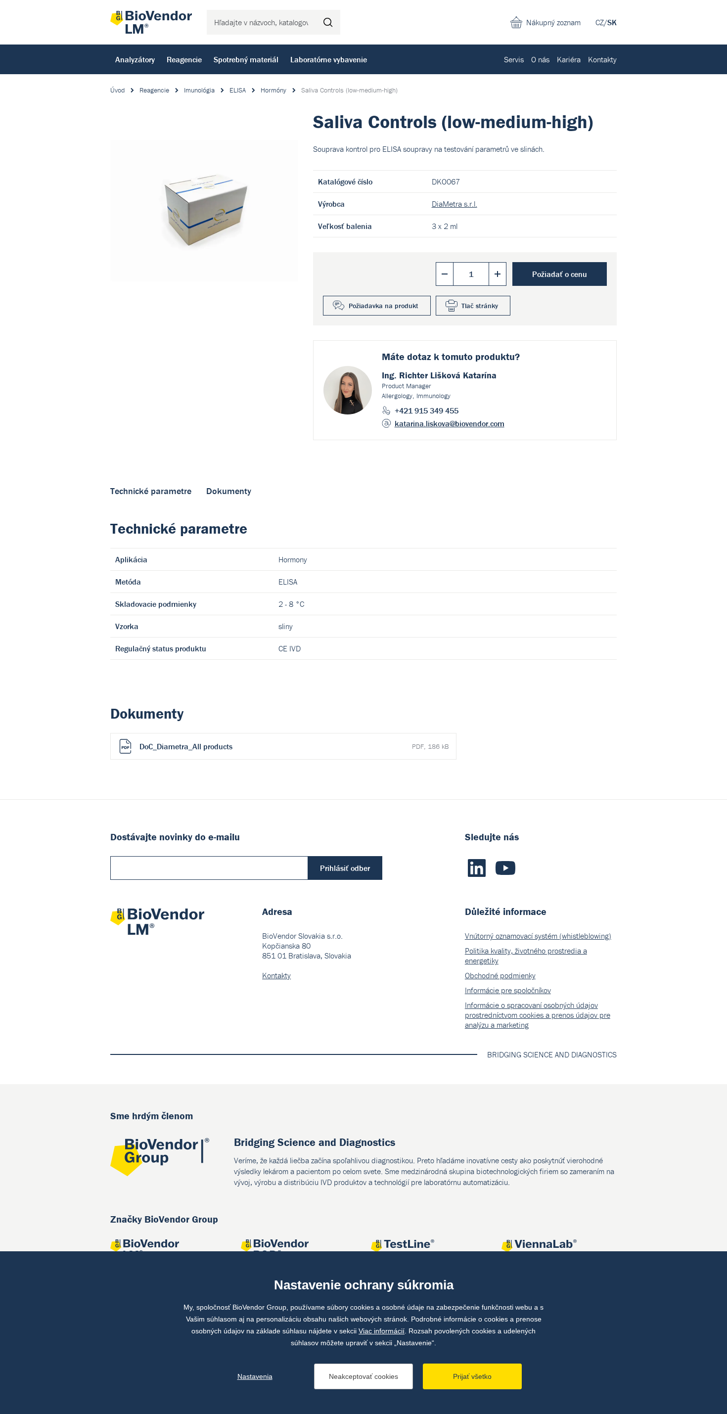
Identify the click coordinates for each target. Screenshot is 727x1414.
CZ (599, 22)
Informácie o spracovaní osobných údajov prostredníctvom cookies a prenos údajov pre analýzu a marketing (537, 1015)
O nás (540, 59)
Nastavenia (255, 1376)
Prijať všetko (472, 1376)
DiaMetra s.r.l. (454, 204)
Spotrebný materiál (246, 59)
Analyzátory (135, 59)
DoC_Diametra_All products (294, 746)
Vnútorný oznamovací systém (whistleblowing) (538, 936)
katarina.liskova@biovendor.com (449, 423)
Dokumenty (228, 491)
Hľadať (328, 22)
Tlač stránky (479, 305)
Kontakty (602, 59)
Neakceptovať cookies (363, 1376)
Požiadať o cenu (559, 274)
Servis (514, 59)
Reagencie (184, 59)
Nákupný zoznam (553, 22)
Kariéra (569, 59)
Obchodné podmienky (500, 975)
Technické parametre (150, 491)
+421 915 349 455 (426, 410)
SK (612, 22)
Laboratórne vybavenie (328, 59)
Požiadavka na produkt (383, 305)
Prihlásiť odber (345, 868)
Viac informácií (382, 1331)
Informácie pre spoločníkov (508, 990)
